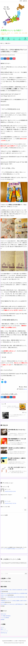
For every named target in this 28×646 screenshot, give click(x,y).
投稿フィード (3, 629)
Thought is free (21, 642)
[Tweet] (2, 59)
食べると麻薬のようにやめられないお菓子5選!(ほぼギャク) (13, 604)
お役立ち (21, 386)
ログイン (2, 627)
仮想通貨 (2, 619)
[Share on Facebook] (5, 59)
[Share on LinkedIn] (11, 59)
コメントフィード (4, 630)
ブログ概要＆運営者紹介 (6, 615)
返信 (25, 497)
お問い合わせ (3, 614)
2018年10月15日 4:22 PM (10, 491)
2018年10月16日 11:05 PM (10, 503)
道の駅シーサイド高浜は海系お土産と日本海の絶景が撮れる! (13, 597)
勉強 (26, 386)
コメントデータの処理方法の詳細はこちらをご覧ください (12, 548)
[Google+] (8, 59)
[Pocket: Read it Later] (14, 59)
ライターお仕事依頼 (5, 617)
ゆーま (25, 389)
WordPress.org (4, 632)
